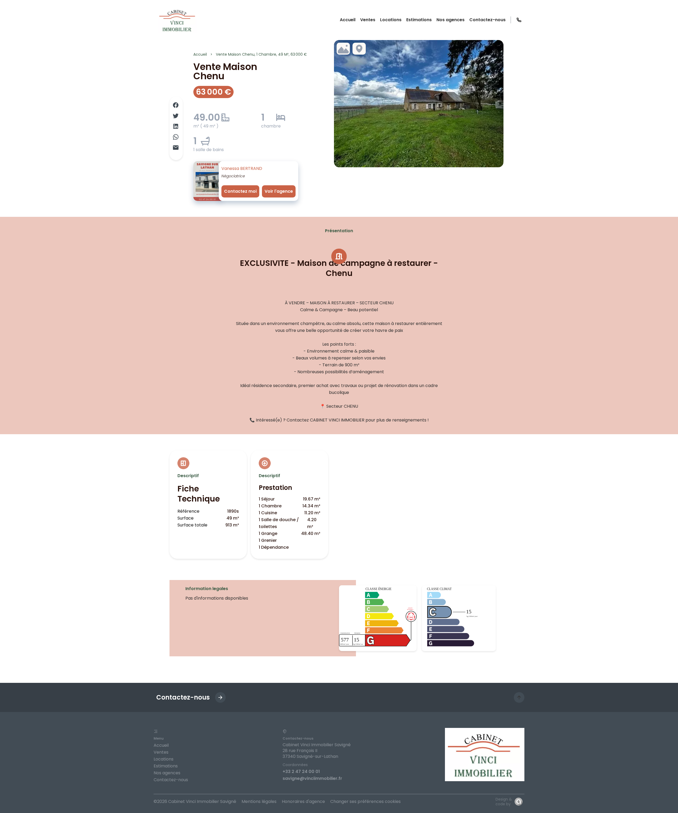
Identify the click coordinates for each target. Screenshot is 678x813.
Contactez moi (240, 191)
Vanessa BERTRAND (241, 168)
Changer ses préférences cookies (365, 801)
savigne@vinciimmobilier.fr (312, 778)
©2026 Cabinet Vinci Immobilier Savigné (195, 801)
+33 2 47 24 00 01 (301, 771)
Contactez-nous (171, 780)
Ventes (161, 752)
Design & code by (504, 801)
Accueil (200, 54)
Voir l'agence (279, 191)
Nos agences (167, 773)
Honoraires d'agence (303, 801)
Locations (163, 759)
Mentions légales (259, 801)
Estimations (166, 766)
